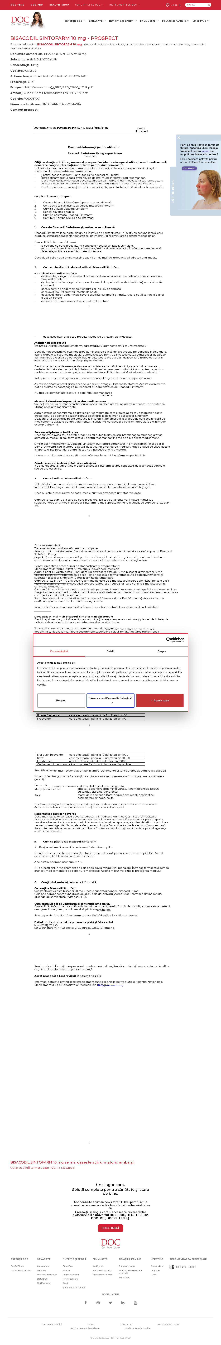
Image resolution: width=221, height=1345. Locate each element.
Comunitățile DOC (88, 5)
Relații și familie (174, 21)
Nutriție (66, 1270)
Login (176, 5)
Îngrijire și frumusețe (102, 1274)
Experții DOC (74, 21)
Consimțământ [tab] (59, 651)
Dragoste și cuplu (127, 1266)
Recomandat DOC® (168, 1324)
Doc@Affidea (17, 1266)
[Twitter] (110, 1303)
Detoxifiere (68, 1266)
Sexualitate (124, 1277)
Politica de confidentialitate (85, 1328)
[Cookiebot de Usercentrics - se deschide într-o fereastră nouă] (169, 640)
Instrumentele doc (123, 5)
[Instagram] (98, 1303)
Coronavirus (43, 1266)
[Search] (209, 5)
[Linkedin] (123, 1303)
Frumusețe (148, 21)
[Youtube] (135, 1303)
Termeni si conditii (52, 1324)
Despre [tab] (162, 651)
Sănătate (96, 21)
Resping (61, 700)
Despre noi (126, 1324)
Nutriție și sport (121, 21)
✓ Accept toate (160, 700)
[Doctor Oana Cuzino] (28, 21)
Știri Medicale (43, 1283)
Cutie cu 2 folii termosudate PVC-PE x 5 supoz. (42, 1167)
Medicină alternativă (47, 1274)
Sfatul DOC (42, 1279)
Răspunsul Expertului (21, 1270)
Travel (153, 1274)
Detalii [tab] (110, 651)
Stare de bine (157, 1266)
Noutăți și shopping (102, 1270)
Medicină (41, 1270)
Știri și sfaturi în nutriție (74, 1287)
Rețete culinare (70, 1279)
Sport (65, 1283)
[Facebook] (85, 1303)
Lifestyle (200, 21)
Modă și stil (98, 1266)
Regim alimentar (71, 1274)
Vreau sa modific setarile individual (111, 698)
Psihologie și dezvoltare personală (130, 1272)
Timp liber (155, 1270)
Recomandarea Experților (188, 1259)
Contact (91, 1324)
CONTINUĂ (110, 1228)
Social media (110, 1294)
